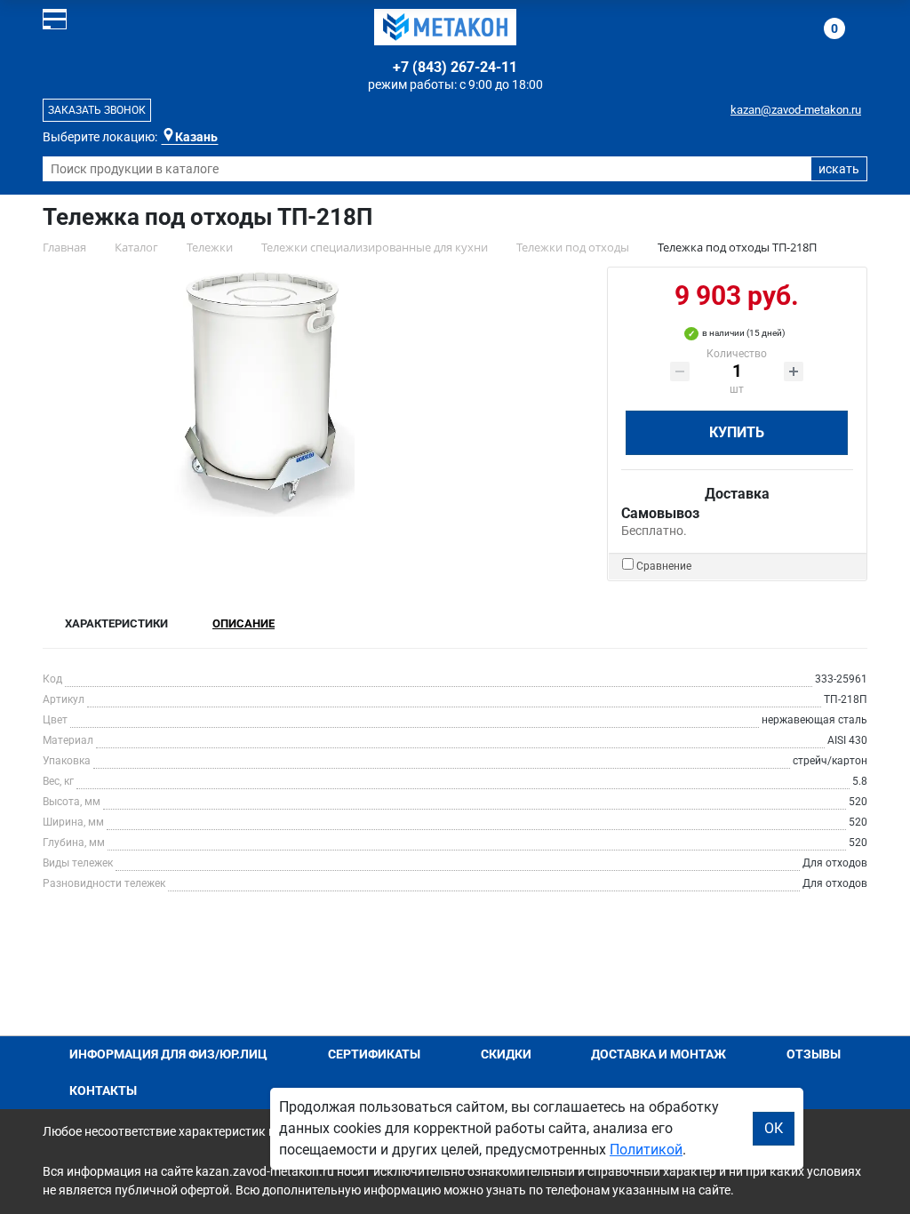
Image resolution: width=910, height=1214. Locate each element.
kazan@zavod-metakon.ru (795, 109)
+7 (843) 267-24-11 (455, 67)
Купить (736, 432)
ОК (773, 1128)
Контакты (103, 1090)
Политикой (646, 1149)
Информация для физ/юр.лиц (168, 1054)
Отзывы (813, 1054)
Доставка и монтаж (658, 1054)
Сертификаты (374, 1054)
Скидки (506, 1054)
